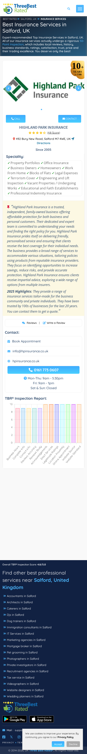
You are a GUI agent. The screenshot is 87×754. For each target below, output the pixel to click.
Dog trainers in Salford (21, 621)
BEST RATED (10, 18)
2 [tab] (44, 109)
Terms (22, 742)
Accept (58, 744)
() (53, 132)
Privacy (8, 742)
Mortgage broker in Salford (24, 646)
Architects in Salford (20, 602)
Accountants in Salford (21, 596)
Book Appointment (26, 341)
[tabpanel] (43, 90)
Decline (73, 744)
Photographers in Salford (23, 659)
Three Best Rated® (41, 750)
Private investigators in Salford (26, 665)
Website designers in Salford (25, 690)
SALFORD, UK (28, 18)
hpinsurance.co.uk (26, 361)
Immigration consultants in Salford (29, 627)
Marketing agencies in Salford (26, 640)
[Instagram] (19, 737)
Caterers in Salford (19, 608)
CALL (17, 118)
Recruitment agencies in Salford (27, 671)
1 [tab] (41, 109)
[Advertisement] (43, 516)
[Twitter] (11, 737)
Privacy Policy (65, 737)
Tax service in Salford (20, 677)
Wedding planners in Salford (25, 696)
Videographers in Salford (23, 684)
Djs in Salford (15, 615)
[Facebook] (3, 737)
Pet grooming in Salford (22, 652)
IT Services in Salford (20, 633)
